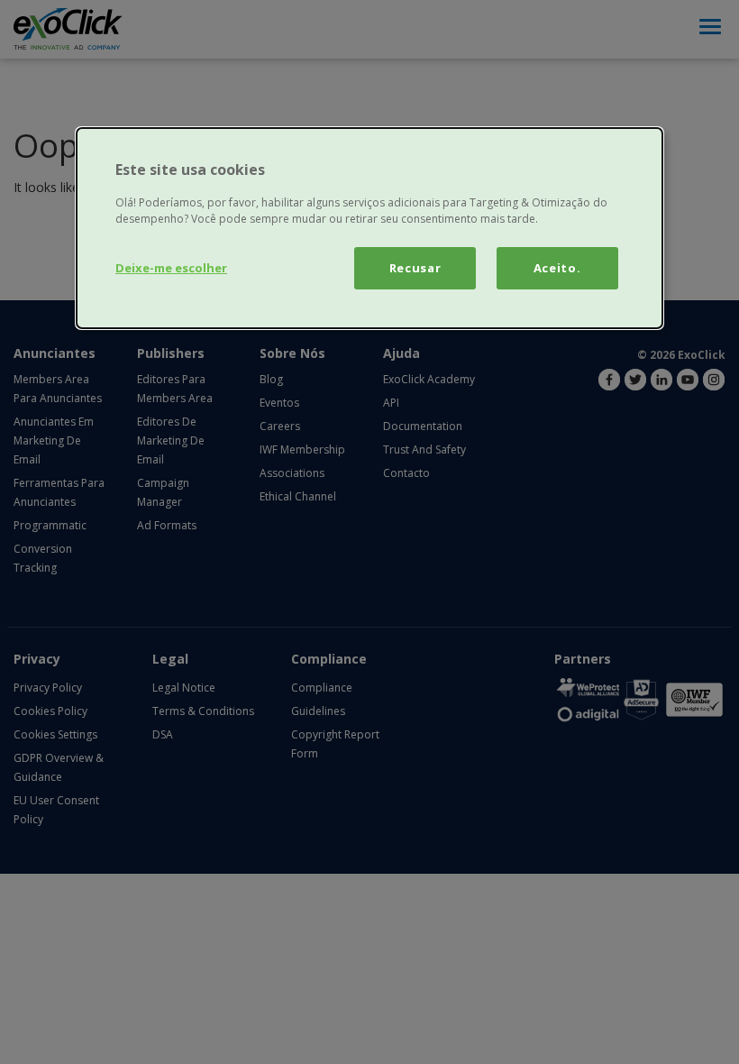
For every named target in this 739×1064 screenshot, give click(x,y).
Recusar (415, 268)
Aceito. (557, 268)
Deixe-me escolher (171, 268)
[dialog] (369, 228)
